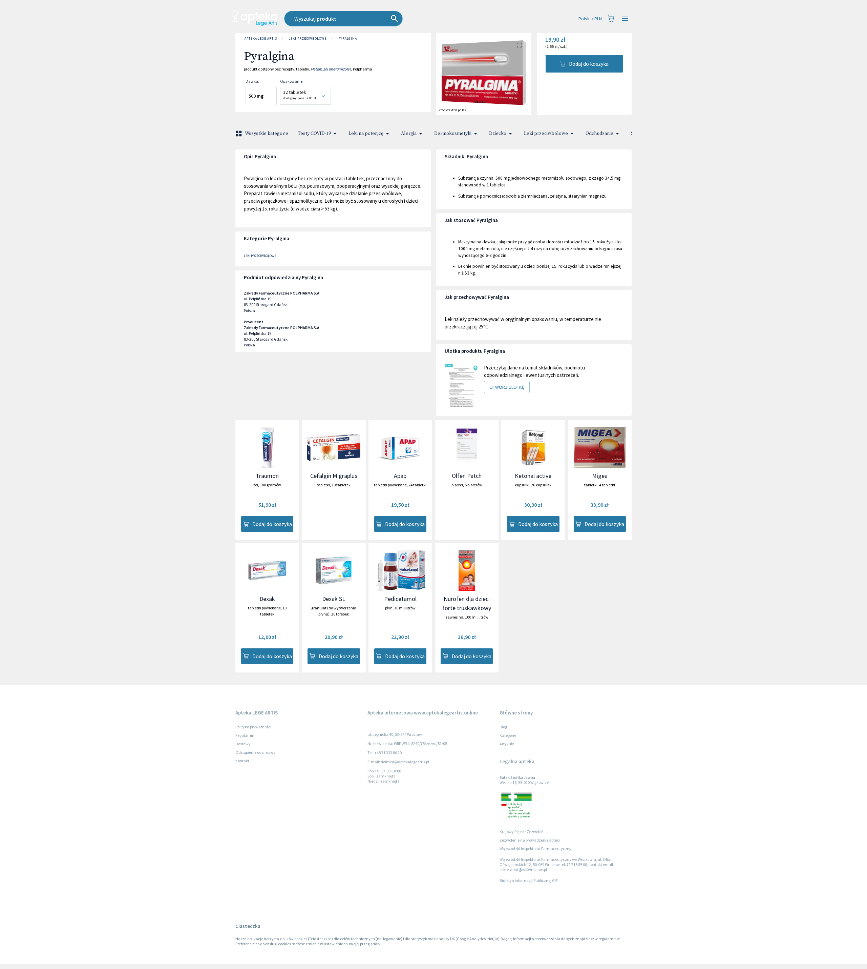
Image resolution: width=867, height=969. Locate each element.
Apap (400, 476)
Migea (600, 476)
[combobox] (381, 18)
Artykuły (507, 743)
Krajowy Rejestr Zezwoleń (522, 831)
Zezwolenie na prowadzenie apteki (530, 840)
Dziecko (497, 133)
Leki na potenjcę (365, 133)
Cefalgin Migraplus (333, 476)
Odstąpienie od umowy (255, 752)
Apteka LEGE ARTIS (261, 38)
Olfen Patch (467, 476)
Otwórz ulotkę (506, 387)
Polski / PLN (590, 19)
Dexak (267, 599)
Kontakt (242, 760)
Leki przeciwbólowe (307, 38)
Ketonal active (533, 476)
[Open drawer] (625, 18)
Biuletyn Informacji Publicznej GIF (529, 880)
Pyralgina (347, 38)
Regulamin (244, 735)
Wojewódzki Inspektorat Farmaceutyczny (535, 848)
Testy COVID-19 (314, 133)
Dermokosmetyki (452, 133)
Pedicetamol (400, 599)
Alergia (409, 133)
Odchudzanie (599, 133)
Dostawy (243, 743)
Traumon (267, 476)
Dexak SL (333, 599)
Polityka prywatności (253, 726)
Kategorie (508, 735)
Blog (503, 726)
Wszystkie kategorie (266, 133)
